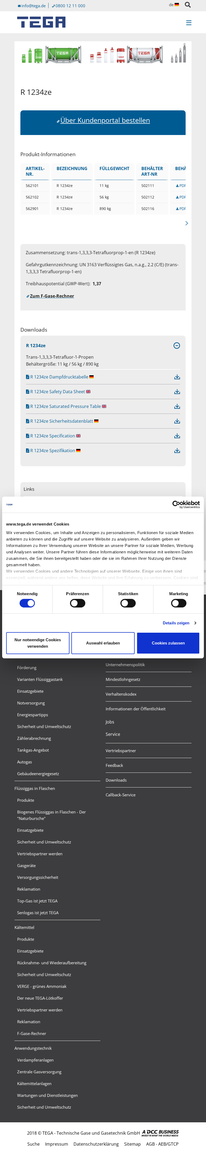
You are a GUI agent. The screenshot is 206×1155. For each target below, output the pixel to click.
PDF (182, 185)
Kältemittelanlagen (34, 1083)
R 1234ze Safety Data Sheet (57, 392)
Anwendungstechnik (33, 1048)
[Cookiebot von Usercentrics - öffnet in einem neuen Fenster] (176, 505)
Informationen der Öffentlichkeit (135, 708)
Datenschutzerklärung (96, 1144)
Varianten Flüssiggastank (40, 679)
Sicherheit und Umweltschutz (44, 726)
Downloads (116, 780)
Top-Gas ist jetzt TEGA (37, 900)
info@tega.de (33, 5)
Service (113, 734)
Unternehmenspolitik (125, 664)
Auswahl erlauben (103, 643)
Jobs (110, 722)
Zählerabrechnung (34, 738)
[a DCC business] (160, 1133)
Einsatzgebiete (30, 691)
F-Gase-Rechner (31, 1033)
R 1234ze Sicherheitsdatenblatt (61, 421)
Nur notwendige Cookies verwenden (37, 643)
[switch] (77, 603)
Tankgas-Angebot (33, 750)
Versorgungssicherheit (37, 877)
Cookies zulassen (168, 643)
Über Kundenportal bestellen (105, 120)
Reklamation (28, 889)
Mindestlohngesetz (123, 679)
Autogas (24, 761)
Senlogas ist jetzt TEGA (37, 912)
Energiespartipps (32, 714)
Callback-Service (120, 794)
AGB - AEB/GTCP (162, 1144)
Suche (33, 1144)
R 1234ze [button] (36, 345)
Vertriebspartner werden (39, 853)
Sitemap (132, 1144)
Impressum (56, 1144)
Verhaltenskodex (121, 694)
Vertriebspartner (121, 750)
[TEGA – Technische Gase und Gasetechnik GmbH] (41, 22)
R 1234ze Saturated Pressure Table (65, 406)
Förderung (26, 667)
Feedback (114, 765)
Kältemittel (24, 927)
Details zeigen (176, 623)
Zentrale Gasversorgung (39, 1071)
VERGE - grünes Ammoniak (42, 986)
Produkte (25, 800)
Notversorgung (31, 703)
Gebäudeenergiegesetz (38, 773)
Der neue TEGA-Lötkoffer (40, 998)
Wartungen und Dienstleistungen (47, 1095)
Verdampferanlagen (35, 1060)
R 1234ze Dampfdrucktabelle (58, 377)
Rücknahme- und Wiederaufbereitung (51, 962)
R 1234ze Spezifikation (52, 450)
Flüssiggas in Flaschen (34, 788)
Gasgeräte (26, 865)
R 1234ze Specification (52, 436)
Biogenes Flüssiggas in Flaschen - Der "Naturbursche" (51, 815)
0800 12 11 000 (70, 5)
